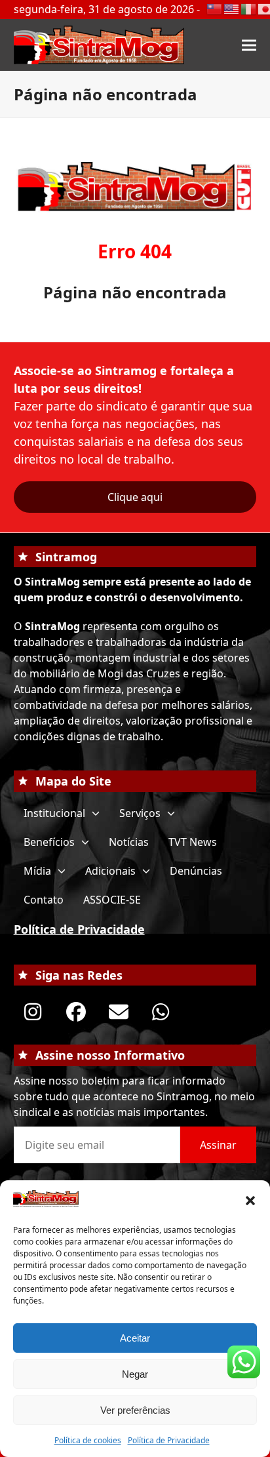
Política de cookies (87, 1440)
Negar (135, 1374)
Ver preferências (135, 1410)
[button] (250, 1200)
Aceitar (135, 1338)
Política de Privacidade (169, 1440)
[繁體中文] (214, 8)
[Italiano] (249, 8)
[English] (232, 8)
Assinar (218, 1145)
